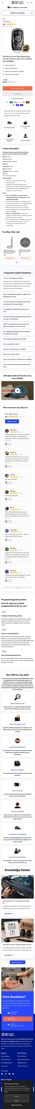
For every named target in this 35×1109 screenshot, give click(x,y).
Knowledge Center (6, 1063)
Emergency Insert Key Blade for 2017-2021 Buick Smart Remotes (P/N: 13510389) (10, 252)
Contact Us (4, 1066)
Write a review (12, 421)
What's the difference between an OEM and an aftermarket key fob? (17, 295)
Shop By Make (5, 1056)
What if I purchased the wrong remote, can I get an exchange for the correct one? (16, 325)
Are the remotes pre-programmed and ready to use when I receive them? (17, 318)
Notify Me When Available (18, 88)
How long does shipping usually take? (14, 339)
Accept (17, 1096)
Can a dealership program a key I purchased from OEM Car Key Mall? (16, 333)
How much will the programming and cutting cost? (16, 365)
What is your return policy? (11, 354)
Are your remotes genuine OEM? (13, 278)
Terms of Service (22, 1066)
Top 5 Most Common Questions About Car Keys (17, 944)
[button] (2, 2)
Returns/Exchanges (23, 1059)
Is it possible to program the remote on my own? (16, 310)
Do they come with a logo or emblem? (14, 349)
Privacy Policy (22, 1056)
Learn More (8, 913)
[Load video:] (17, 390)
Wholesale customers (9, 113)
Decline (17, 1100)
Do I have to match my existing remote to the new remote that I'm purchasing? (16, 303)
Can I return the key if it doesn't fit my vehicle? (17, 359)
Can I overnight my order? (11, 344)
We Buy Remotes (6, 1059)
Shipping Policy (22, 1063)
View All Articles (17, 962)
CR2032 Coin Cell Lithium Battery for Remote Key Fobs (25, 251)
